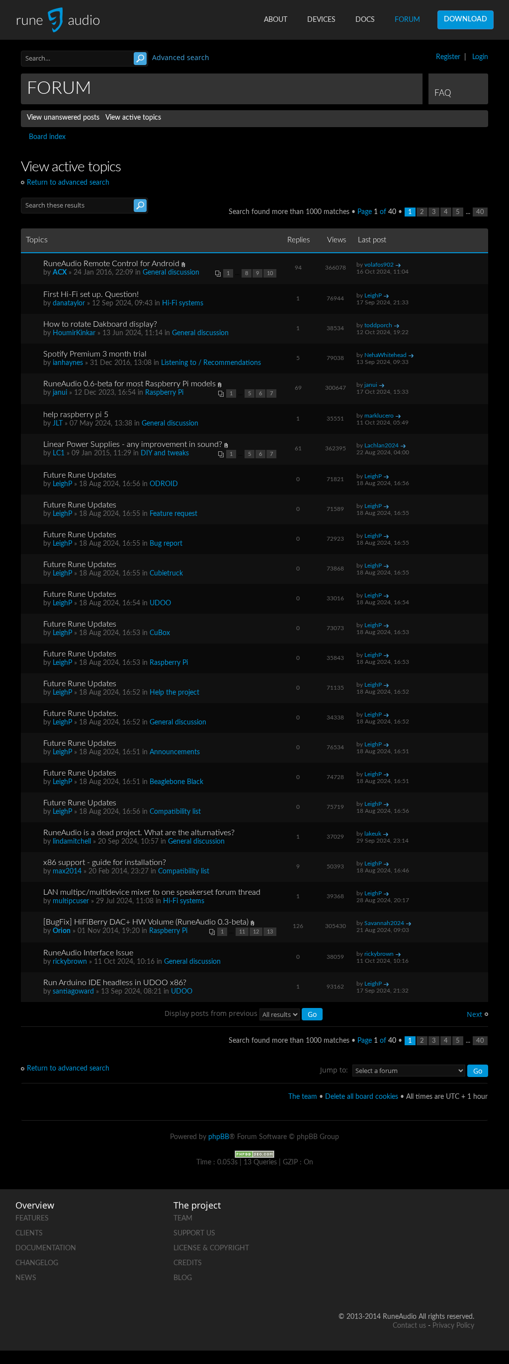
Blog (182, 1278)
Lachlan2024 (381, 445)
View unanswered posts (63, 117)
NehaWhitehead (385, 355)
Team (182, 1218)
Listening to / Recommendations (211, 362)
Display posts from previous (212, 1013)
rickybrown (70, 961)
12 (256, 931)
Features (32, 1218)
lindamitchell (72, 841)
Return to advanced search (68, 182)
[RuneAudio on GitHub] (391, 1216)
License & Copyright (211, 1248)
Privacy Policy (453, 1325)
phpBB (218, 1137)
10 (270, 273)
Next (474, 1014)
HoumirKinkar (74, 333)
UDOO (160, 603)
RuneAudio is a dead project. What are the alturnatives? (139, 833)
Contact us (409, 1325)
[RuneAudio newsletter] (466, 1285)
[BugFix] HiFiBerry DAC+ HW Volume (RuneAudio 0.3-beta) (146, 922)
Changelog (36, 1263)
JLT (58, 423)
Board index (47, 137)
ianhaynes (68, 362)
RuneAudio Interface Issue (88, 953)
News (25, 1278)
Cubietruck (166, 573)
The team (302, 1096)
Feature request (173, 513)
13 (270, 931)
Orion (62, 931)
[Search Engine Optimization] (254, 1153)
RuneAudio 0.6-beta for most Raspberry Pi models (129, 384)
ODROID (164, 484)
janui (60, 392)
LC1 (59, 453)
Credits (187, 1263)
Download (465, 19)
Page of (376, 212)
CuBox (160, 633)
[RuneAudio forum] (428, 1250)
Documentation (45, 1248)
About (275, 19)
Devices (321, 19)
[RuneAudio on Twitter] (466, 1216)
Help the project (174, 692)
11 (242, 931)
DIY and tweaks (165, 453)
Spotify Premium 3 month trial (95, 354)
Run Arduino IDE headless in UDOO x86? (114, 983)
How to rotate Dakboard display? (100, 324)
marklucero (379, 416)
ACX (60, 272)
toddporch (378, 325)
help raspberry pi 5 (75, 415)
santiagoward (73, 991)
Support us (194, 1233)
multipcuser (71, 901)
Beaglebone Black (176, 782)
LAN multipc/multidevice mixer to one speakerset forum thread (151, 892)
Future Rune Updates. (80, 714)
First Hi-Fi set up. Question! (91, 294)
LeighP (373, 295)
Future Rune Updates (79, 475)
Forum (407, 19)
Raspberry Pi (164, 392)
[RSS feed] (466, 1250)
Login (480, 57)
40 (480, 212)
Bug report (166, 543)
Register (448, 57)
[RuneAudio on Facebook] (428, 1216)
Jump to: (334, 1070)
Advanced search (180, 57)
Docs (365, 19)
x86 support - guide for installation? (104, 862)
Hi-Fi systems (182, 303)
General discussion (171, 272)
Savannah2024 (384, 923)
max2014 (67, 871)
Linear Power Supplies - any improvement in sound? (132, 444)
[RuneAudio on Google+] (391, 1250)
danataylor (69, 303)
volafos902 (379, 265)
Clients (29, 1233)
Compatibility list (175, 811)
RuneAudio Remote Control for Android (111, 264)
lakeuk (372, 834)
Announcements (175, 752)
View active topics (133, 117)
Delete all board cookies (361, 1096)
